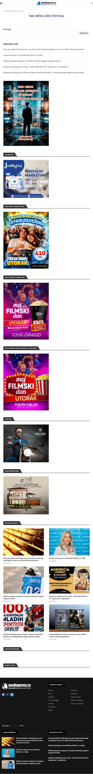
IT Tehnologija (53, 700)
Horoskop (51, 707)
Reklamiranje (75, 697)
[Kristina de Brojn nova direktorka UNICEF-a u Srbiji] (69, 541)
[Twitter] (11, 694)
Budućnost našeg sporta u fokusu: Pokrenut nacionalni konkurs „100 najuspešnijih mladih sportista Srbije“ (44, 72)
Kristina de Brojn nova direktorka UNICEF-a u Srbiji (23, 55)
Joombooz (15, 725)
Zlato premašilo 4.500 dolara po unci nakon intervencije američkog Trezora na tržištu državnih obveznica (43, 49)
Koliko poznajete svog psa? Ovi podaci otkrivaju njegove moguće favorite (32, 61)
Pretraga (7, 29)
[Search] (92, 3)
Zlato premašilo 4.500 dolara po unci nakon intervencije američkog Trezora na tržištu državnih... (29, 740)
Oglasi (50, 710)
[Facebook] (3, 694)
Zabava (51, 703)
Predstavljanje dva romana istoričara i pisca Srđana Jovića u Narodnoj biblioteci (67, 635)
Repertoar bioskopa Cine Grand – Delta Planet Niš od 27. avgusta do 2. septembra (35, 67)
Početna (6, 11)
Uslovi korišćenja (77, 700)
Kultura (50, 690)
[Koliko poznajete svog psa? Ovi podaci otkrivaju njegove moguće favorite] (23, 580)
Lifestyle (51, 697)
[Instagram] (7, 694)
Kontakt (74, 690)
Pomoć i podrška (77, 703)
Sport (50, 693)
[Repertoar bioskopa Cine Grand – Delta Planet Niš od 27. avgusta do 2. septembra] (69, 580)
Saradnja (74, 693)
